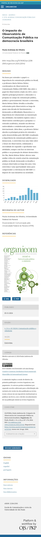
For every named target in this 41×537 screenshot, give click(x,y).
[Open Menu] (2, 7)
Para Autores (8, 488)
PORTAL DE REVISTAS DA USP (12, 3)
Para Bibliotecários (10, 492)
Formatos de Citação (15, 434)
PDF (17, 299)
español (6, 466)
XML (7, 299)
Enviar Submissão (13, 448)
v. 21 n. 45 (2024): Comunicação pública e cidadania (18, 18)
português (7, 470)
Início (4, 15)
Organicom (11, 7)
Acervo (12, 15)
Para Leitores (8, 485)
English (6, 463)
